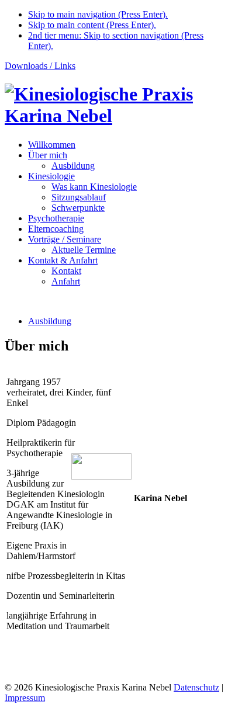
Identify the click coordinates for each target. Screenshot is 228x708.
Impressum (25, 698)
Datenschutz (196, 687)
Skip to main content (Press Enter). (92, 25)
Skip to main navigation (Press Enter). (98, 14)
